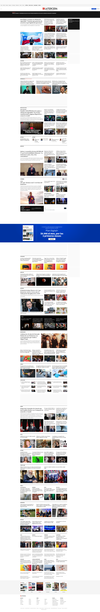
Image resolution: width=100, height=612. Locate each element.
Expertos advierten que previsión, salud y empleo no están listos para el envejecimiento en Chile (43, 505)
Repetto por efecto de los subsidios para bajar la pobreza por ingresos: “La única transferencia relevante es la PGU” (49, 153)
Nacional (7, 5)
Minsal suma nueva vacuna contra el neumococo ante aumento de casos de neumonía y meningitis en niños (43, 82)
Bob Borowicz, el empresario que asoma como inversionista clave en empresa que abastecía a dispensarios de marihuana (59, 83)
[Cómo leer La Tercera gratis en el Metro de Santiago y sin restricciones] (59, 281)
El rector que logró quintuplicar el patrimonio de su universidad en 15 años (49, 490)
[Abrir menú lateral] (1, 8)
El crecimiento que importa (37, 536)
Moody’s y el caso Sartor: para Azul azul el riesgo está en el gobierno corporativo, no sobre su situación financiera (49, 63)
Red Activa (58, 487)
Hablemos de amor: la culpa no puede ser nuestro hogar (27, 437)
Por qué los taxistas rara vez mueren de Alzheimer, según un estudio (43, 367)
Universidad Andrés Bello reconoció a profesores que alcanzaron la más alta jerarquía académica (25, 523)
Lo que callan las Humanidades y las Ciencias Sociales (64, 140)
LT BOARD (22, 179)
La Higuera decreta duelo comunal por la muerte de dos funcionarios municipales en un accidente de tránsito (61, 111)
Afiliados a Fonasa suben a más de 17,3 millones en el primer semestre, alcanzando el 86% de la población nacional (61, 153)
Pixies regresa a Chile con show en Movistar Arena (37, 573)
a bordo (57, 193)
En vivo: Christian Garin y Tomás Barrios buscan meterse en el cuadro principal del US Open (58, 386)
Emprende (34, 487)
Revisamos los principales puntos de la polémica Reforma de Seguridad (61, 195)
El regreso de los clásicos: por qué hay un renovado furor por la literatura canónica (61, 454)
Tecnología (13, 5)
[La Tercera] (23, 591)
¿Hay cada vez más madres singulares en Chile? (26, 319)
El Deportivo (17, 5)
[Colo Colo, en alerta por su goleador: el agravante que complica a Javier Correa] (61, 297)
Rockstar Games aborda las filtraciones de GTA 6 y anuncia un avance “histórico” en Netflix (25, 577)
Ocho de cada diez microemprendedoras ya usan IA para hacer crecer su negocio (37, 490)
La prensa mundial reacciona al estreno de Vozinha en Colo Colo (49, 291)
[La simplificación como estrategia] (33, 140)
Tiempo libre (22, 465)
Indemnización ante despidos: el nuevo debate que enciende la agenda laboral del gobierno (61, 183)
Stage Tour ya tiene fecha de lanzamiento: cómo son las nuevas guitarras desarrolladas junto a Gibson (49, 260)
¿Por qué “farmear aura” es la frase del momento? (31, 183)
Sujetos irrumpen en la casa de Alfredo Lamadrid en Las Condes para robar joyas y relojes (37, 74)
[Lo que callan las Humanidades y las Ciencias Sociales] (61, 140)
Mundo (21, 5)
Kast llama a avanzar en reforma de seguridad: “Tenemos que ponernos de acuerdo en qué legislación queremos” (31, 21)
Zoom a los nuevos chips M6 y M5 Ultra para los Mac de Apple (25, 573)
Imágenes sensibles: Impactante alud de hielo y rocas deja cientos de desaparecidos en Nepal (49, 320)
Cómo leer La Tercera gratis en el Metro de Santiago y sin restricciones (59, 275)
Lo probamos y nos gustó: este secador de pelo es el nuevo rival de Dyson (59, 437)
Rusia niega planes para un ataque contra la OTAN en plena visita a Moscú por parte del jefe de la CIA (49, 423)
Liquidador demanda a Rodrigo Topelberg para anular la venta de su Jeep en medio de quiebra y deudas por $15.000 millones (61, 21)
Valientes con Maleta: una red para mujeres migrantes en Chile (43, 437)
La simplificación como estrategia (37, 140)
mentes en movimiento (47, 193)
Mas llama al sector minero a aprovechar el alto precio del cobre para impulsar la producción (61, 63)
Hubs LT (21, 485)
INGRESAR (98, 8)
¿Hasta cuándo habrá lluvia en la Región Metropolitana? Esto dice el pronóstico (49, 47)
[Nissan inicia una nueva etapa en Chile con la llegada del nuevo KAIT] (37, 529)
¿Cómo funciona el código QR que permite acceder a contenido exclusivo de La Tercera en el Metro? (38, 320)
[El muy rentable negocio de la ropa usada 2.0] (49, 189)
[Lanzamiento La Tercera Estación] (61, 529)
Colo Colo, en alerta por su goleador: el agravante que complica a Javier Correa (61, 291)
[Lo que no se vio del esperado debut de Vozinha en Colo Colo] (61, 55)
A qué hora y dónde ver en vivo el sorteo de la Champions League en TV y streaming (26, 382)
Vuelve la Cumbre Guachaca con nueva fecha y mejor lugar (54, 468)
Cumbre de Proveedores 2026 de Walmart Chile (49, 522)
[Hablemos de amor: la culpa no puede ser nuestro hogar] (27, 443)
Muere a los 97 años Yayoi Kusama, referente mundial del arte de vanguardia (25, 351)
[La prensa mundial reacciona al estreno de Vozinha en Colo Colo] (49, 297)
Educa (45, 487)
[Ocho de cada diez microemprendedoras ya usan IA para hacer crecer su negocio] (37, 497)
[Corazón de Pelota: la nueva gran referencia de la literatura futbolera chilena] (37, 459)
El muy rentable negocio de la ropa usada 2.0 (49, 182)
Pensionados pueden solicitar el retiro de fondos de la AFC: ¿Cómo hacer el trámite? (27, 275)
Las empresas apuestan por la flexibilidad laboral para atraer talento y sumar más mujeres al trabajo (61, 490)
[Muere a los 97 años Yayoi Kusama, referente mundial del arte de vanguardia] (25, 358)
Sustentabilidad (23, 487)
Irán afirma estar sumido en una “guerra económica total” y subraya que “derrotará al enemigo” (25, 74)
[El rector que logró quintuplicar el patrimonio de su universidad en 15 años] (49, 497)
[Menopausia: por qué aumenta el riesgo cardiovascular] (61, 568)
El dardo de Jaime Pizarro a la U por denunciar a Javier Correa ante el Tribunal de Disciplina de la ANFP (30, 292)
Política (4, 5)
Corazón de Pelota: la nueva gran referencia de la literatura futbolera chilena (37, 454)
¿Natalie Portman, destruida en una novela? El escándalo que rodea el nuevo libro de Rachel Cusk (49, 74)
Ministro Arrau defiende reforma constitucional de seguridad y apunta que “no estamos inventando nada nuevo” (49, 111)
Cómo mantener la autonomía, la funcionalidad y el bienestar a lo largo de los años (26, 505)
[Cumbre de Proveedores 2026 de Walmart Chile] (49, 529)
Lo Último (26, 5)
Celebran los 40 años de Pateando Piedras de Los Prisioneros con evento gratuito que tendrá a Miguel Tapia (29, 337)
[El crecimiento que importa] (37, 544)
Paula (57, 559)
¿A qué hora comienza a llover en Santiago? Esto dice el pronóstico (61, 74)
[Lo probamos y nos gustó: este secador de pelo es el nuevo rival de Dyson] (59, 443)
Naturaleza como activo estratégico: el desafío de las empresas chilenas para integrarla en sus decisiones (25, 490)
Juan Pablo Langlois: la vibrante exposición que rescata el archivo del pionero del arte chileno (49, 454)
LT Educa (39, 5)
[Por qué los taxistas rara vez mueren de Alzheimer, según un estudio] (43, 373)
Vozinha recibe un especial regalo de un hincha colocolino (61, 319)
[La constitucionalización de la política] (50, 140)
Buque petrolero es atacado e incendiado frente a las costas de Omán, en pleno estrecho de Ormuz (61, 423)
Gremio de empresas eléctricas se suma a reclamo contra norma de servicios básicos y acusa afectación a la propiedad (49, 69)
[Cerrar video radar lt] (98, 12)
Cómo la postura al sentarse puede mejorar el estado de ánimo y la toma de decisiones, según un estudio (37, 48)
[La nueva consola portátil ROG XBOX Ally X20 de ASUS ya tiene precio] (25, 267)
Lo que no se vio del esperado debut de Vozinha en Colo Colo (61, 47)
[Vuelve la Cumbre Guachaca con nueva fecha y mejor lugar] (55, 476)
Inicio (1, 5)
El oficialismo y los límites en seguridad (24, 140)
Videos (23, 5)
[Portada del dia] (28, 240)
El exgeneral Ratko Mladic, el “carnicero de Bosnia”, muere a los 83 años (49, 409)
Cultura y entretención (36, 559)
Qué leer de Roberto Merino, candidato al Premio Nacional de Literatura (61, 573)
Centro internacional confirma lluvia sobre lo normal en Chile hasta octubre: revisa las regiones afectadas (25, 49)
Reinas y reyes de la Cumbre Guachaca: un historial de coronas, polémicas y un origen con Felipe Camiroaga (37, 352)
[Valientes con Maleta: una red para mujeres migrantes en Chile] (43, 443)
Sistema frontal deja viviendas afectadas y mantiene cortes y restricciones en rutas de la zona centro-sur (49, 125)
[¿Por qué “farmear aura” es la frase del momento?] (31, 197)
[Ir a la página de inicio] (50, 9)
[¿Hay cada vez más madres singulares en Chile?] (26, 326)
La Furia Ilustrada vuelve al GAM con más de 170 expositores (37, 577)
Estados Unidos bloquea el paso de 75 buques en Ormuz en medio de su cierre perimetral (25, 69)
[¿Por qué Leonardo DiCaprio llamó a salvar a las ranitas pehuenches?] (49, 201)
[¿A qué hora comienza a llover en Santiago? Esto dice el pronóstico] (49, 544)
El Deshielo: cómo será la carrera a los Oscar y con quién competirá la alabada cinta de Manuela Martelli (49, 352)
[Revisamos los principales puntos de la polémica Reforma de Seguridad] (61, 201)
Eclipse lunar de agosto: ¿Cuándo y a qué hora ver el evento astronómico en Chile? (43, 275)
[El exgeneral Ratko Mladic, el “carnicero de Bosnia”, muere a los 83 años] (49, 417)
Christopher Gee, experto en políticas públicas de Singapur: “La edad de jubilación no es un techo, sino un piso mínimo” (59, 506)
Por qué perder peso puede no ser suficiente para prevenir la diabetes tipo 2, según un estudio (27, 367)
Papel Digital (35, 5)
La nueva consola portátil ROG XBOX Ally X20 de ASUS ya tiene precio (25, 259)
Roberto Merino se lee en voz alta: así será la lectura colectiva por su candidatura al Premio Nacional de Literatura (30, 468)
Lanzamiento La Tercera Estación (61, 522)
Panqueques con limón (59, 576)
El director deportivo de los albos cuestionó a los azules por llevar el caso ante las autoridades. (31, 296)
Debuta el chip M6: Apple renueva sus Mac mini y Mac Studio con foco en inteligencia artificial (61, 260)
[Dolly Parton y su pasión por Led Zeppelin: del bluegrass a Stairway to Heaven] (61, 358)
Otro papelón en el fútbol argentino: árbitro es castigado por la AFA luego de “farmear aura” (61, 538)
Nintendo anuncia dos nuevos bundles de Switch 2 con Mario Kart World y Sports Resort (37, 260)
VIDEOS (22, 316)
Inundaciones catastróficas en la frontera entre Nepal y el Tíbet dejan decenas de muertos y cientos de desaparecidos (61, 410)
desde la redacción (23, 109)
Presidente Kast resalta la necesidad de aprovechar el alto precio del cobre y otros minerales (37, 69)
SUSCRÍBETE (52, 239)
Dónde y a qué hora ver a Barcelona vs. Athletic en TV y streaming (25, 550)
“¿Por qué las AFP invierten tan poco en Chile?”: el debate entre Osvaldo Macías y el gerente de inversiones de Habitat (61, 69)
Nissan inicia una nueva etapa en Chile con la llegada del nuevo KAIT (37, 522)
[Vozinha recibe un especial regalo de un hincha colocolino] (61, 326)
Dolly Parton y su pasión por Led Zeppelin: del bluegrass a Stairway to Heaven (61, 352)
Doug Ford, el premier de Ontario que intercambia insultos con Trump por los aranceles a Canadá (31, 410)
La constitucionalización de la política (55, 140)
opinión (21, 181)
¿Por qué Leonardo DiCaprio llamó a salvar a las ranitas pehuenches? (49, 195)
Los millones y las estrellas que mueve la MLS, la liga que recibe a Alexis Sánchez (61, 303)
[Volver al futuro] (42, 140)
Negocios (10, 5)
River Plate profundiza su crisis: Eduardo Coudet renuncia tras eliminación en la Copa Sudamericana (60, 555)
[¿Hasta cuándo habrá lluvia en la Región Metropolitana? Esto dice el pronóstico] (49, 55)
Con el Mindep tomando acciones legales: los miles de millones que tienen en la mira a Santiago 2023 (49, 304)
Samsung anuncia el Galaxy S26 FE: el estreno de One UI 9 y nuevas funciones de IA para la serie (25, 562)
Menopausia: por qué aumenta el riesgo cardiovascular (61, 561)
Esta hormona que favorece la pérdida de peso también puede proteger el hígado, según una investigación (59, 367)
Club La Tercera (31, 5)
